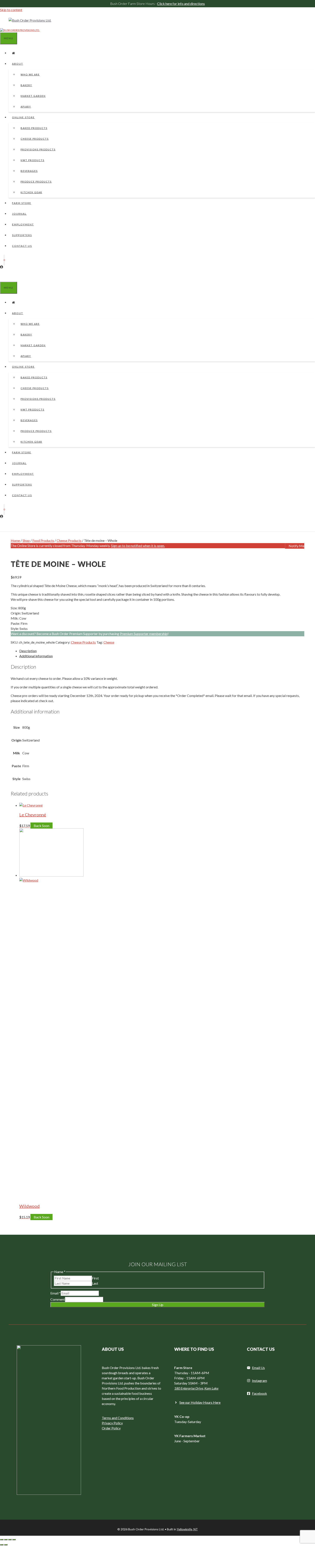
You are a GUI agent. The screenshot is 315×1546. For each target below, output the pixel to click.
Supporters (22, 235)
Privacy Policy (112, 1423)
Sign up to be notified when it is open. (138, 546)
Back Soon (41, 826)
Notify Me (296, 546)
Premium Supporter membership (144, 634)
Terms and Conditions (118, 1418)
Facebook (259, 1393)
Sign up (157, 1305)
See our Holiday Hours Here (199, 1402)
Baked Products (34, 128)
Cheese (109, 642)
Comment (57, 1299)
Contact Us (22, 245)
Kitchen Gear (31, 192)
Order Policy (111, 1428)
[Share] (10, 1539)
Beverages (29, 170)
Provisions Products (38, 149)
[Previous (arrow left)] (1, 1544)
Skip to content (11, 10)
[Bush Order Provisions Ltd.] (20, 30)
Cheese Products (35, 138)
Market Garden (33, 95)
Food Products (43, 540)
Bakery (26, 85)
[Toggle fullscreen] (6, 1539)
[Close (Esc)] (14, 1539)
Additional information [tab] (36, 656)
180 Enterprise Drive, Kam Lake (196, 1388)
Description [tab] (28, 651)
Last (95, 1283)
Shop (26, 540)
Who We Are (30, 74)
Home (15, 540)
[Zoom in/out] (1, 1539)
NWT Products (32, 160)
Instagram (259, 1380)
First (95, 1278)
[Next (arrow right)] (6, 1544)
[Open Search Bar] (3, 276)
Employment (23, 224)
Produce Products (36, 181)
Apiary (26, 106)
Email (55, 1293)
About (17, 63)
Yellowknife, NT (187, 1529)
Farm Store (21, 203)
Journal (19, 213)
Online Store (23, 117)
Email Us (258, 1368)
